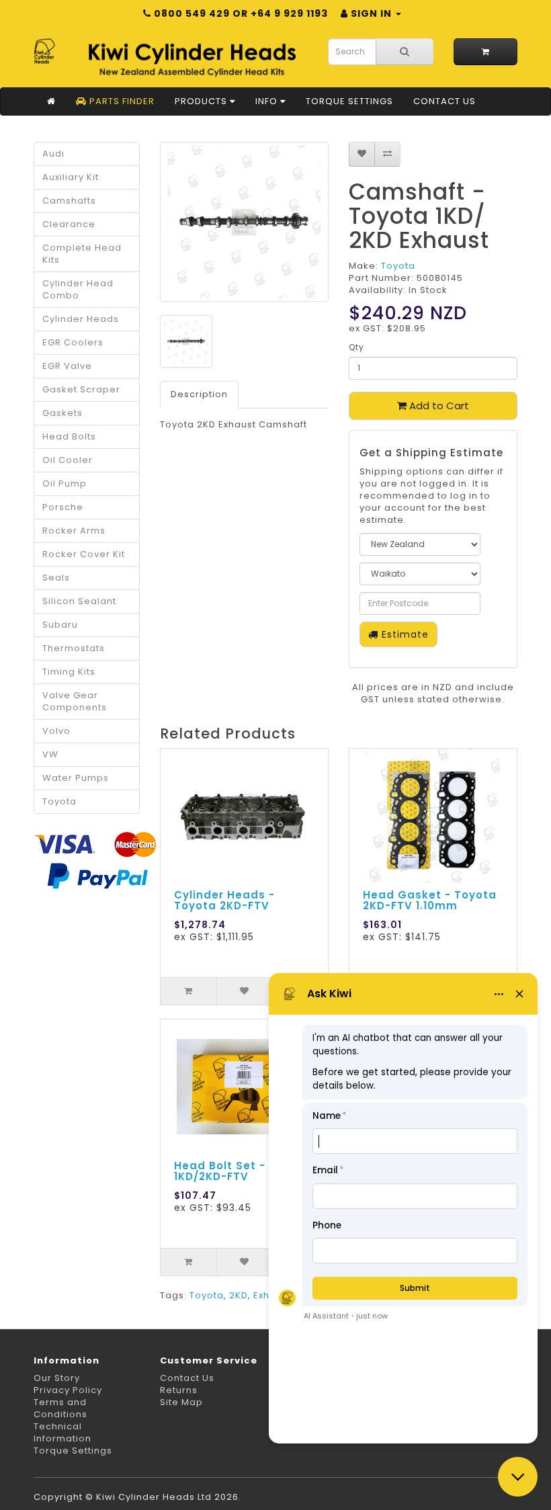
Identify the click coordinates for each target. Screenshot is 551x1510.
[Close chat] (518, 1477)
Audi (53, 153)
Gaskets (62, 413)
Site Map (181, 1402)
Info (267, 101)
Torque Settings (349, 101)
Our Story (57, 1378)
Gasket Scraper (81, 389)
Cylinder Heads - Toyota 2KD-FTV (224, 900)
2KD (238, 1295)
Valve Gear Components (74, 701)
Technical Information (62, 1432)
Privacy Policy (68, 1390)
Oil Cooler (67, 460)
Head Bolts (69, 436)
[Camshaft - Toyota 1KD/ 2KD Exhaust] (244, 222)
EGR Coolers (72, 342)
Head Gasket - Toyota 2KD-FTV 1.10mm (430, 900)
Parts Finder (121, 101)
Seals (56, 577)
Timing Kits (68, 671)
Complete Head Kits (82, 253)
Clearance (68, 224)
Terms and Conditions (60, 1408)
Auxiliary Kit (70, 177)
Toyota (59, 801)
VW (50, 754)
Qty (356, 347)
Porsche (62, 507)
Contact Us (444, 101)
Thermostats (73, 648)
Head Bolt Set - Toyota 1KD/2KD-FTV (242, 1171)
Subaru (60, 624)
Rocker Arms (73, 530)
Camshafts (69, 200)
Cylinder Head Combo (78, 289)
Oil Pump (64, 483)
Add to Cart (438, 406)
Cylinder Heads (80, 318)
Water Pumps (75, 777)
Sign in (371, 13)
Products (202, 101)
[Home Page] (51, 101)
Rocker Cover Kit (83, 554)
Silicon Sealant (79, 601)
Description (199, 394)
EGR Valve (67, 366)
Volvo (56, 730)
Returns (179, 1390)
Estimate (403, 634)
